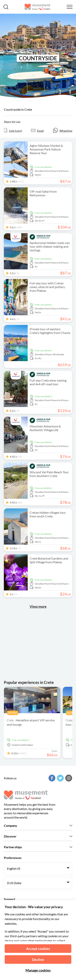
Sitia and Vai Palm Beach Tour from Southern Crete (49, 474)
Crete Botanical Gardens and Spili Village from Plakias (49, 560)
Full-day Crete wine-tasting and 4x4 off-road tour (48, 382)
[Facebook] (51, 778)
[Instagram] (68, 778)
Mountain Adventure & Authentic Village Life (45, 428)
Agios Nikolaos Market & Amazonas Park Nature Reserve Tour (46, 149)
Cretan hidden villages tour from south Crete (48, 514)
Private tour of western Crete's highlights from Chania (50, 331)
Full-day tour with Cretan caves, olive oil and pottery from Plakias (47, 286)
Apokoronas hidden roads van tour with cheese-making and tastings (50, 246)
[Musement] (37, 7)
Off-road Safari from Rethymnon (43, 193)
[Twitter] (60, 778)
